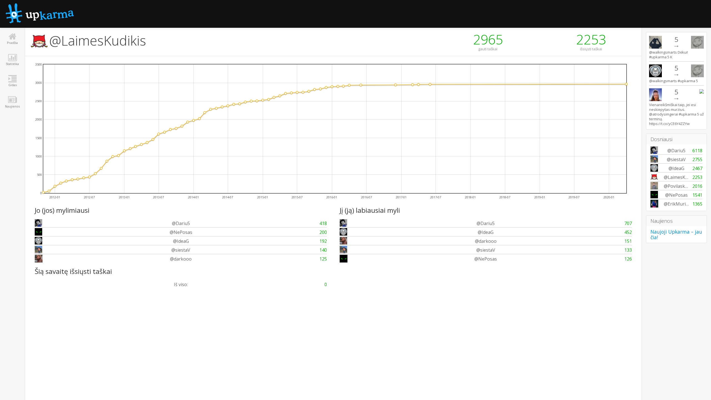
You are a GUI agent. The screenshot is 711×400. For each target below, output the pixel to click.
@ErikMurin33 (679, 204)
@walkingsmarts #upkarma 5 (673, 80)
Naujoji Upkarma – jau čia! (676, 234)
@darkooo (181, 259)
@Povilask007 (678, 186)
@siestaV (180, 250)
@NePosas (181, 232)
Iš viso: (181, 284)
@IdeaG (181, 241)
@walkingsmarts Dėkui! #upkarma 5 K (668, 54)
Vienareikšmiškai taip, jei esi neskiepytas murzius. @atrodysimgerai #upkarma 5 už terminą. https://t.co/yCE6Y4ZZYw (676, 114)
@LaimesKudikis (97, 40)
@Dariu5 (181, 223)
